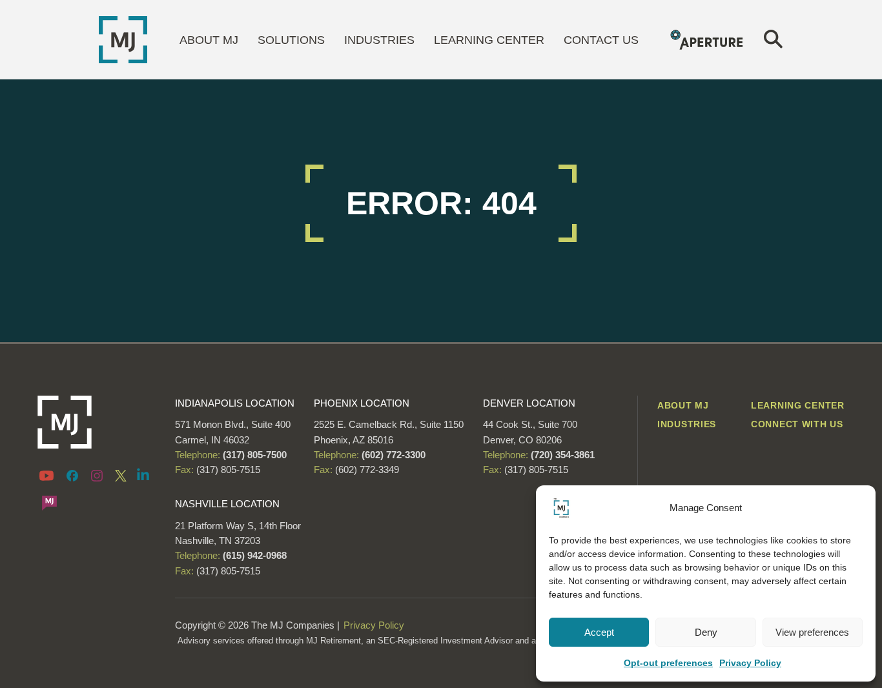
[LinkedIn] (143, 473)
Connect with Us (797, 424)
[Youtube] (48, 475)
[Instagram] (97, 475)
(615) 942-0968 (255, 555)
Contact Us (601, 40)
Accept (599, 632)
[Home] (123, 38)
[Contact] (49, 502)
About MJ (208, 40)
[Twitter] (120, 475)
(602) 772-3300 (392, 454)
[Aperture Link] (707, 38)
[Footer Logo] (96, 422)
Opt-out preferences (668, 663)
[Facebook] (72, 475)
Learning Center (489, 40)
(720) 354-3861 (563, 454)
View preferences (812, 632)
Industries (379, 40)
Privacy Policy (750, 663)
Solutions (291, 40)
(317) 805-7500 (253, 454)
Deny (706, 632)
